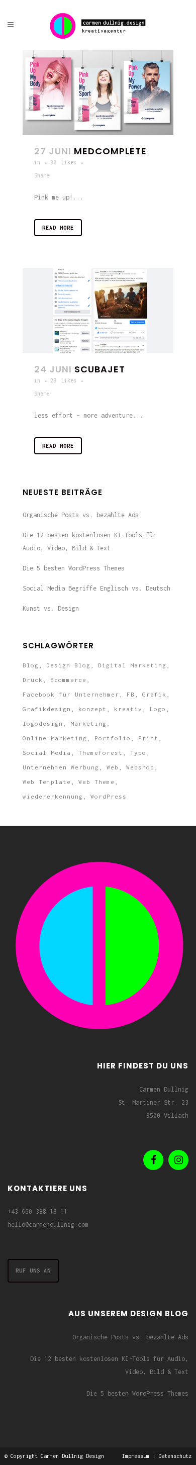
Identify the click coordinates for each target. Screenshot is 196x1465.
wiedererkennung (53, 796)
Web (113, 767)
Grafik (154, 694)
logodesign (43, 723)
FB (131, 694)
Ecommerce (68, 679)
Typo (138, 752)
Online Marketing (55, 738)
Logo (158, 709)
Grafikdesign (47, 709)
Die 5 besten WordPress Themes (74, 568)
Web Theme (96, 781)
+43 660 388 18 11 (37, 1211)
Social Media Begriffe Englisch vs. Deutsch (96, 588)
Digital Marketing (132, 665)
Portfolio (112, 738)
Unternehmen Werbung (61, 767)
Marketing (88, 723)
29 (63, 380)
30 (63, 162)
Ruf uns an (33, 1270)
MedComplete (110, 151)
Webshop (140, 767)
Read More (58, 228)
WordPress (108, 796)
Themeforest (100, 752)
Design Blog (68, 665)
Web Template (47, 781)
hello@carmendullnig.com (48, 1224)
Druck (33, 679)
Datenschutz (174, 1456)
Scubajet (99, 369)
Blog (31, 665)
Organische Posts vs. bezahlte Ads (81, 515)
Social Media (47, 752)
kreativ (128, 709)
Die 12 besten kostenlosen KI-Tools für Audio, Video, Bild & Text (109, 1365)
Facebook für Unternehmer (71, 694)
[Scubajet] (98, 310)
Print (148, 738)
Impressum (135, 1456)
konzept (92, 709)
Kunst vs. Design (51, 608)
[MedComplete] (98, 92)
